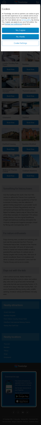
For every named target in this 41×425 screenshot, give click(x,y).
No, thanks (20, 37)
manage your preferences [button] (13, 24)
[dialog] (20, 27)
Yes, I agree (20, 30)
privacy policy (26, 20)
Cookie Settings (20, 43)
